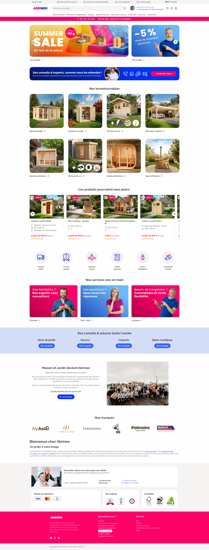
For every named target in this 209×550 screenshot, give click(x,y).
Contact (101, 521)
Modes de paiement (143, 526)
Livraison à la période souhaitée (97, 2)
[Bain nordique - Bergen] (84, 207)
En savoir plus (66, 397)
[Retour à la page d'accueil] (40, 8)
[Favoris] (167, 8)
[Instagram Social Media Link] (55, 537)
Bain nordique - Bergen (78, 221)
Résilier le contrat (105, 531)
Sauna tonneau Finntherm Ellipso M (120, 222)
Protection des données (106, 526)
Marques (139, 523)
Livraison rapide (145, 2)
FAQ (137, 521)
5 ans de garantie (124, 2)
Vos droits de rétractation (107, 528)
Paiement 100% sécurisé (68, 2)
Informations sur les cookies (108, 523)
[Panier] (175, 8)
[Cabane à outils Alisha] (157, 207)
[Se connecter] (171, 8)
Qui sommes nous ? (107, 516)
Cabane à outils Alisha (152, 221)
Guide (138, 530)
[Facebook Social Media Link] (51, 537)
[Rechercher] (124, 8)
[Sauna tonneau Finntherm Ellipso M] (120, 207)
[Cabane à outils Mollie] (47, 207)
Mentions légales (104, 534)
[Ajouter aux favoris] (32, 197)
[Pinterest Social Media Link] (58, 537)
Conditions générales (105, 536)
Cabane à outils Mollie (41, 221)
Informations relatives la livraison (147, 528)
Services (140, 516)
